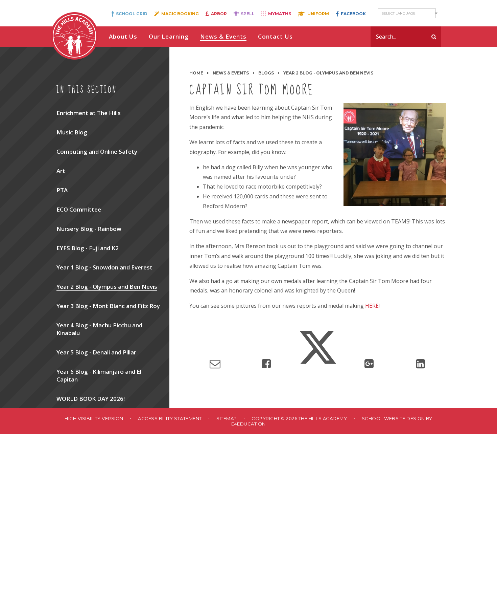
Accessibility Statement (170, 418)
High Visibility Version (94, 418)
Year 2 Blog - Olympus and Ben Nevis (328, 72)
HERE (372, 305)
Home (196, 72)
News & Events (231, 72)
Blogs (266, 72)
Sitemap (226, 418)
